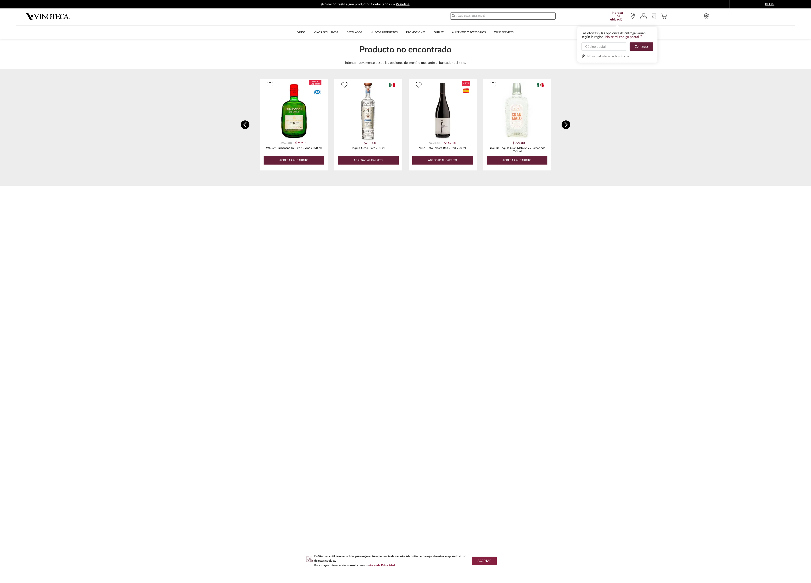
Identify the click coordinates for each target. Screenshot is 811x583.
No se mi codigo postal (622, 37)
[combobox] (503, 16)
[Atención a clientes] (707, 16)
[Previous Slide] (245, 124)
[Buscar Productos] (453, 16)
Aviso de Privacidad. (382, 565)
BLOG (769, 4)
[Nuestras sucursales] (634, 16)
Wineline (403, 4)
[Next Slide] (566, 124)
